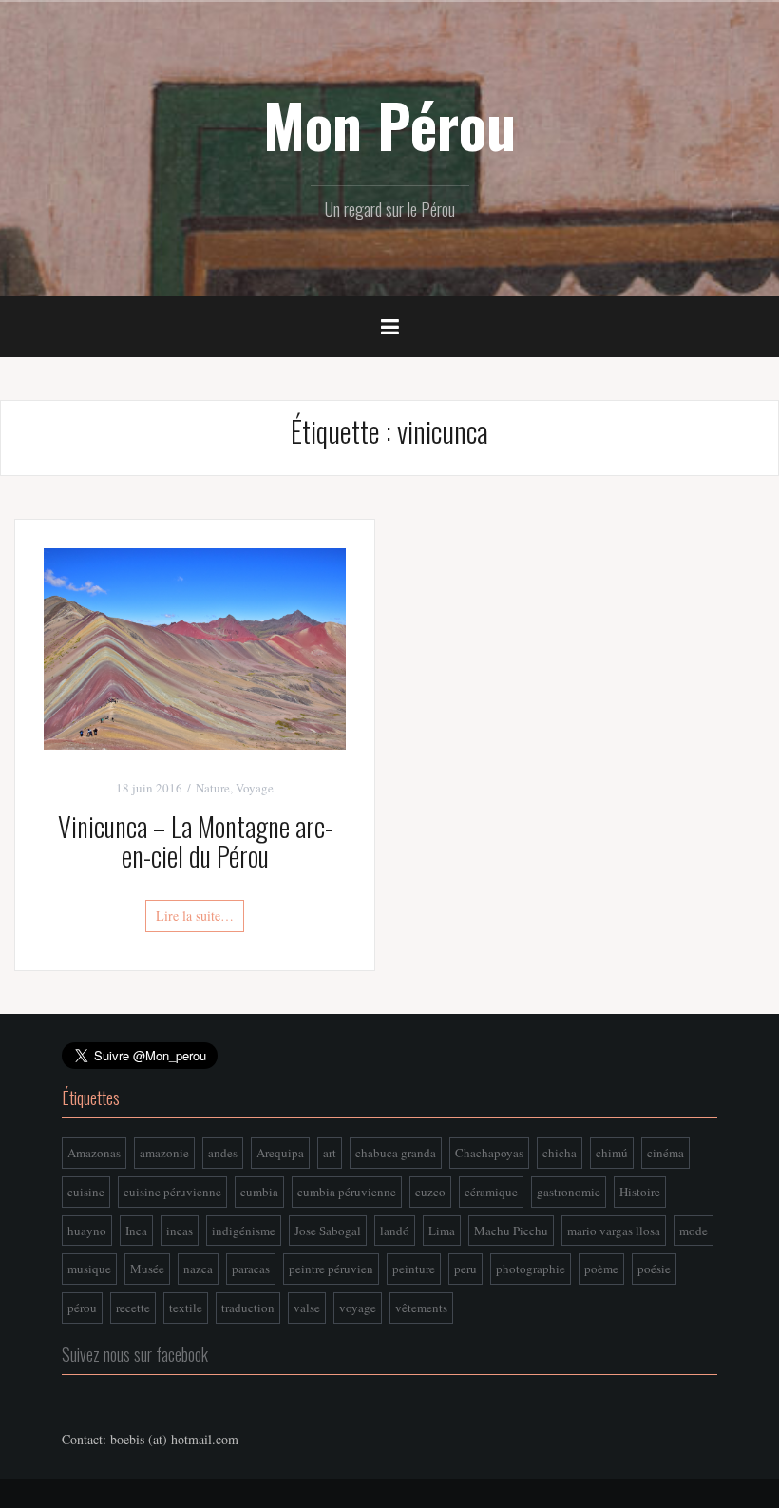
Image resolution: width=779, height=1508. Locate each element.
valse (307, 1307)
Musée (147, 1268)
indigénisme (244, 1230)
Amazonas (94, 1152)
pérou (82, 1307)
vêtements (421, 1307)
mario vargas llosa (613, 1230)
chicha (559, 1152)
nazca (198, 1268)
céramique (491, 1191)
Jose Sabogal (327, 1230)
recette (133, 1307)
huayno (86, 1230)
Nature (213, 787)
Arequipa (280, 1152)
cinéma (665, 1152)
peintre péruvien (331, 1268)
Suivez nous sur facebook (135, 1354)
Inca (136, 1230)
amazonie (164, 1152)
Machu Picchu (511, 1230)
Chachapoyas (489, 1152)
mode (693, 1230)
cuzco (430, 1191)
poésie (654, 1268)
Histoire (639, 1191)
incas (179, 1230)
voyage (357, 1307)
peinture (413, 1268)
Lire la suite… (195, 916)
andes (223, 1152)
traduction (248, 1307)
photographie (530, 1268)
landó (394, 1230)
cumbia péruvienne (346, 1191)
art (329, 1152)
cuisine (85, 1191)
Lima (441, 1230)
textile (185, 1307)
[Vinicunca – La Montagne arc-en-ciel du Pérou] (195, 647)
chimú (612, 1152)
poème (601, 1268)
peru (465, 1268)
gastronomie (568, 1191)
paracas (251, 1268)
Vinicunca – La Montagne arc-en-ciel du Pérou (195, 841)
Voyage (255, 787)
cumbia (259, 1191)
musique (89, 1268)
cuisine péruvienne (172, 1191)
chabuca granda (395, 1152)
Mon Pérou (389, 124)
